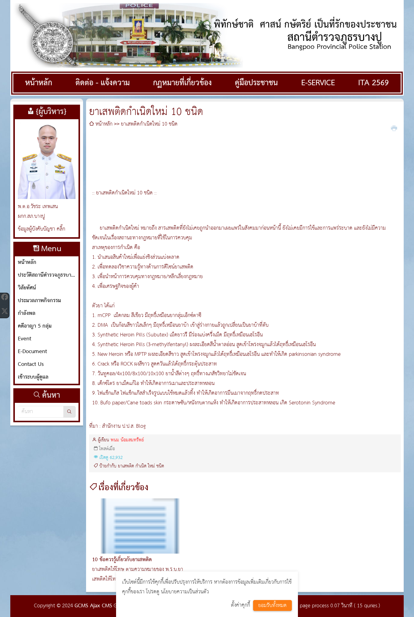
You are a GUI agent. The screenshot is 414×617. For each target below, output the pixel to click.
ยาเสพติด (126, 466)
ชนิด (160, 466)
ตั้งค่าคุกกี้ (240, 605)
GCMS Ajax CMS (93, 606)
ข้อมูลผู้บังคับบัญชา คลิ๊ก (41, 229)
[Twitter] (4, 310)
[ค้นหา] (69, 411)
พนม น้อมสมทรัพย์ (127, 440)
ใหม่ (151, 466)
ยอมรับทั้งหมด (272, 605)
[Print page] (394, 127)
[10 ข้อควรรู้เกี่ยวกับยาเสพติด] (140, 525)
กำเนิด (140, 466)
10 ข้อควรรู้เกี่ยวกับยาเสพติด (122, 560)
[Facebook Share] (4, 297)
